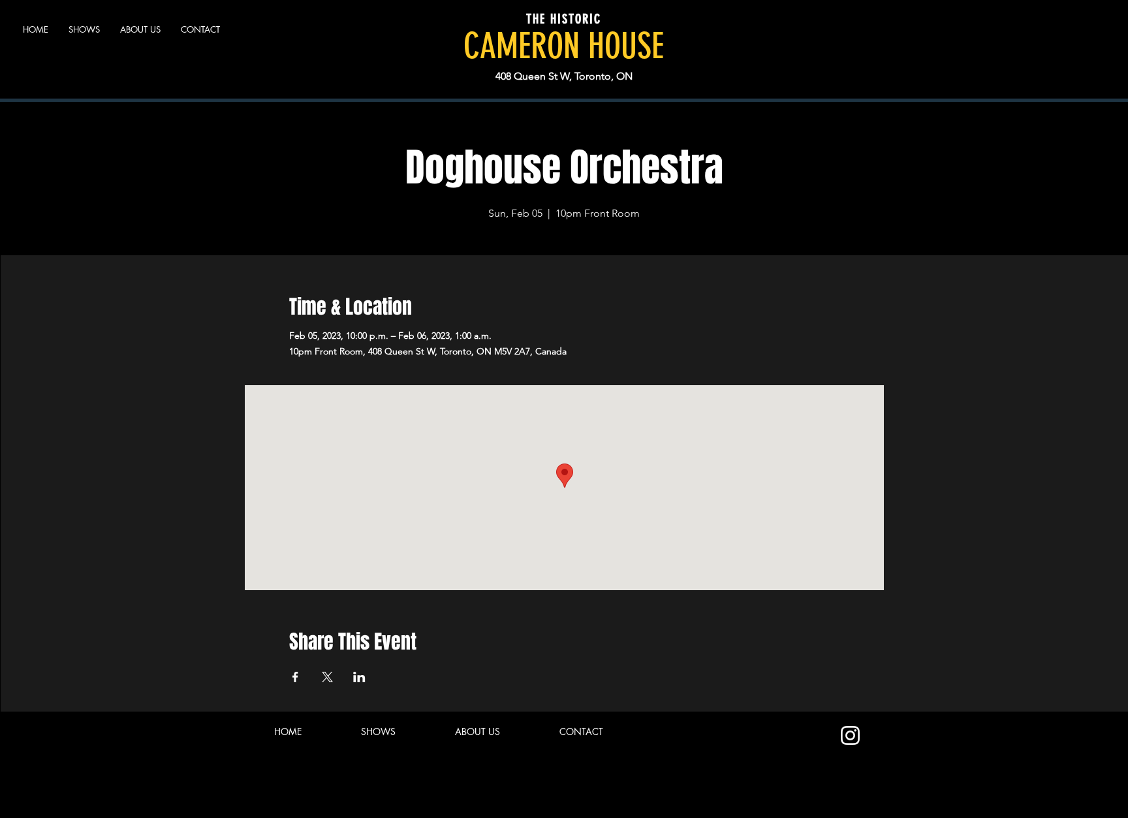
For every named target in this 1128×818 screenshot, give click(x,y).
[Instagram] (850, 735)
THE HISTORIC (563, 19)
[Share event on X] (327, 677)
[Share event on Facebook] (295, 677)
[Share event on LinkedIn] (359, 677)
